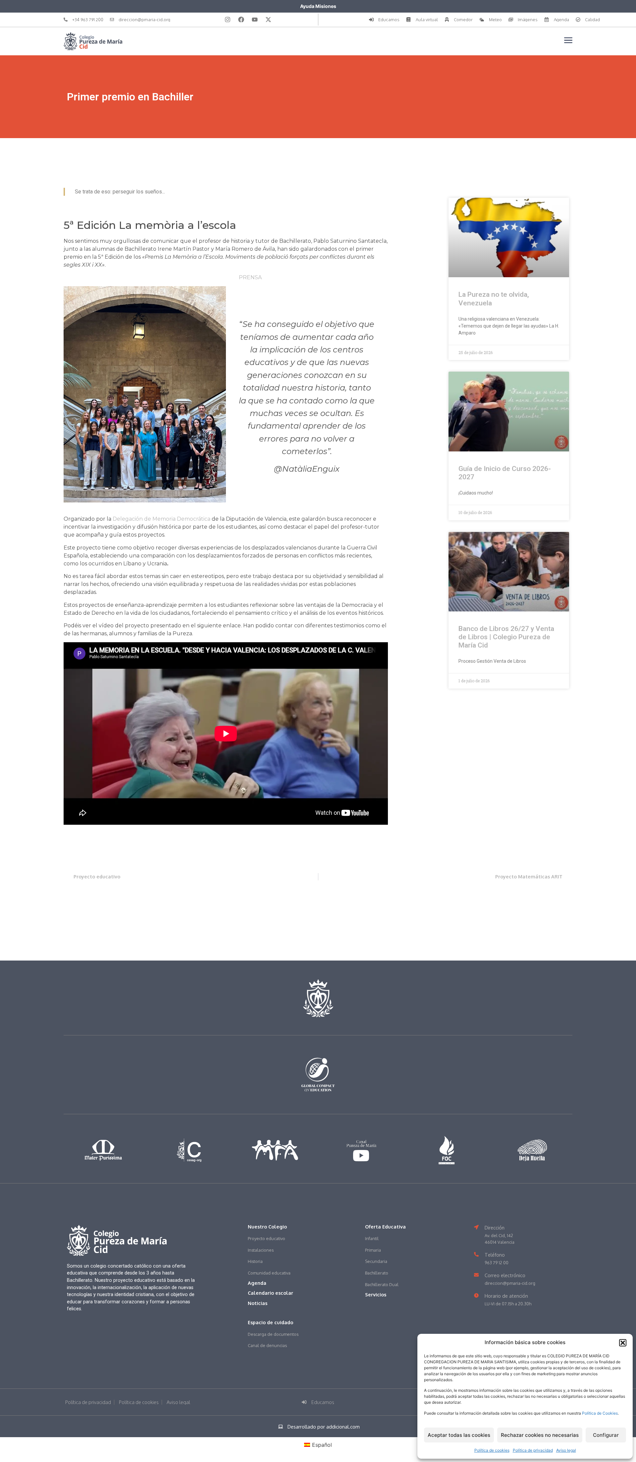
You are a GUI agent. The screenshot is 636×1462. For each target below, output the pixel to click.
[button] (622, 1342)
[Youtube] (255, 20)
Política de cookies (491, 1450)
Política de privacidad (533, 1450)
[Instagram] (228, 20)
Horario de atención (506, 1296)
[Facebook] (241, 20)
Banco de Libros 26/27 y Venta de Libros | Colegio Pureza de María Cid (506, 637)
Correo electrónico (505, 1275)
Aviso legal (566, 1450)
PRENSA (250, 277)
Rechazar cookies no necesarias (540, 1435)
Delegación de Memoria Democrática (161, 519)
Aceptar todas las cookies (459, 1435)
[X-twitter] (268, 20)
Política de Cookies (600, 1413)
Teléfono (495, 1255)
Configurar (606, 1435)
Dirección (494, 1227)
